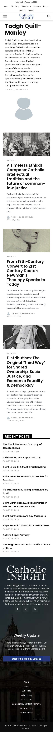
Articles (11, 160)
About (6, 6)
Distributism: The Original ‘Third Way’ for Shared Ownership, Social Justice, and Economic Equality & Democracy (26, 371)
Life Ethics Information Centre (24, 725)
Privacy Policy (26, 708)
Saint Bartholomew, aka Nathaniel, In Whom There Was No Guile (25, 504)
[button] (5, 16)
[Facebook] (18, 609)
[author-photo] (9, 217)
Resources (36, 6)
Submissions (26, 6)
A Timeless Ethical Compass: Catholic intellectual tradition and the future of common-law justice (26, 177)
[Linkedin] (26, 609)
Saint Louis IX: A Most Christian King (24, 467)
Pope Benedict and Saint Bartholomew (26, 525)
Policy (45, 6)
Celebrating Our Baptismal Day (22, 457)
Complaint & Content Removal (26, 703)
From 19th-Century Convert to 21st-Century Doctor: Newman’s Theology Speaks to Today (26, 273)
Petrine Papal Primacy (16, 535)
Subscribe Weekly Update (26, 658)
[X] (35, 609)
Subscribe (22, 10)
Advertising (15, 6)
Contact (31, 10)
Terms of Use (26, 712)
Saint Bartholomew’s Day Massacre (24, 516)
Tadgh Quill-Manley (22, 217)
